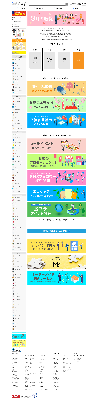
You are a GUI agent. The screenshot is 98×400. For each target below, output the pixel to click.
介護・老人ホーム (66, 358)
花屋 (64, 361)
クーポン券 (14, 385)
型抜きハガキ (14, 362)
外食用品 (27, 378)
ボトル (40, 370)
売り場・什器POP (15, 377)
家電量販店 (55, 362)
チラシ (13, 355)
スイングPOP (14, 375)
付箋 (26, 361)
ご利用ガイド (76, 357)
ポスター (13, 363)
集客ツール (19, 96)
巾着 (39, 365)
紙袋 (26, 377)
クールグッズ (41, 377)
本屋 (64, 366)
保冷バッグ (41, 362)
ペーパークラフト (28, 363)
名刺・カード (14, 357)
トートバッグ (41, 357)
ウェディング (55, 359)
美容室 (54, 358)
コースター (27, 375)
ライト (40, 387)
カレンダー (27, 370)
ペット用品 (55, 374)
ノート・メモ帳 (28, 359)
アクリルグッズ (42, 366)
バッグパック (41, 361)
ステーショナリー (42, 383)
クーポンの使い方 (77, 358)
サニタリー (41, 382)
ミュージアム (65, 370)
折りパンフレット (15, 358)
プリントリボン (28, 367)
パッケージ (14, 387)
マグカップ (41, 373)
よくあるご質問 (77, 359)
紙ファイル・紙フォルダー (30, 358)
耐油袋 (26, 379)
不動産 (54, 361)
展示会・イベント (56, 378)
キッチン (40, 375)
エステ (54, 367)
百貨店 (54, 385)
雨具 (39, 385)
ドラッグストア (56, 383)
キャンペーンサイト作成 (30, 382)
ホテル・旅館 (55, 371)
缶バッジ (27, 365)
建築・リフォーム (66, 362)
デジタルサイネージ (15, 383)
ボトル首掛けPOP (15, 378)
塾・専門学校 (55, 363)
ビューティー (41, 381)
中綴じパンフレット (15, 359)
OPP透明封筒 (14, 371)
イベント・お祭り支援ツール (30, 373)
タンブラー (41, 371)
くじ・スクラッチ (15, 386)
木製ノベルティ (42, 355)
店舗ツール (19, 132)
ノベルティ (19, 195)
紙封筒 (13, 370)
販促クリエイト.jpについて (79, 355)
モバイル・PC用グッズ (43, 389)
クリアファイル (28, 357)
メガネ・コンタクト (56, 365)
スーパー (54, 357)
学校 (53, 369)
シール (13, 366)
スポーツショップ (66, 367)
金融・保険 (55, 377)
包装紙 (26, 381)
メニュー (27, 374)
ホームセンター (56, 386)
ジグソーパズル (28, 362)
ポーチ (40, 363)
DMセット (14, 369)
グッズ (19, 253)
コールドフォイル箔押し (30, 385)
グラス (40, 374)
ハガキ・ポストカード (16, 361)
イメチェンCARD (15, 373)
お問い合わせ (76, 361)
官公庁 (54, 381)
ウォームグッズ (42, 378)
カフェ (64, 357)
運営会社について (60, 396)
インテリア (41, 386)
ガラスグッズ (41, 367)
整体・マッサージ (66, 365)
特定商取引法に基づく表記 (81, 396)
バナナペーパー (28, 386)
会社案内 (13, 365)
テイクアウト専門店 (67, 369)
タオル (40, 379)
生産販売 (64, 371)
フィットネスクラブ (56, 382)
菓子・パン (55, 389)
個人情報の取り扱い (72, 396)
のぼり (13, 381)
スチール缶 (27, 366)
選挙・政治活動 (56, 379)
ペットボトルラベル (15, 379)
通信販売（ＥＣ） (56, 366)
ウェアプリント (42, 369)
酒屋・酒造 (65, 359)
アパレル (64, 355)
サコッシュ (41, 358)
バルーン (27, 369)
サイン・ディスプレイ (16, 382)
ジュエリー (55, 370)
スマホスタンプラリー (29, 383)
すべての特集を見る (18, 57)
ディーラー (55, 355)
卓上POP (13, 374)
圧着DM (13, 367)
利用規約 (66, 396)
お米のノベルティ (28, 389)
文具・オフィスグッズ (29, 355)
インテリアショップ (67, 363)
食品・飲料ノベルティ (29, 387)
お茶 (53, 387)
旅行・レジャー (56, 375)
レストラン (55, 373)
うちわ (26, 371)
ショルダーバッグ (42, 359)
